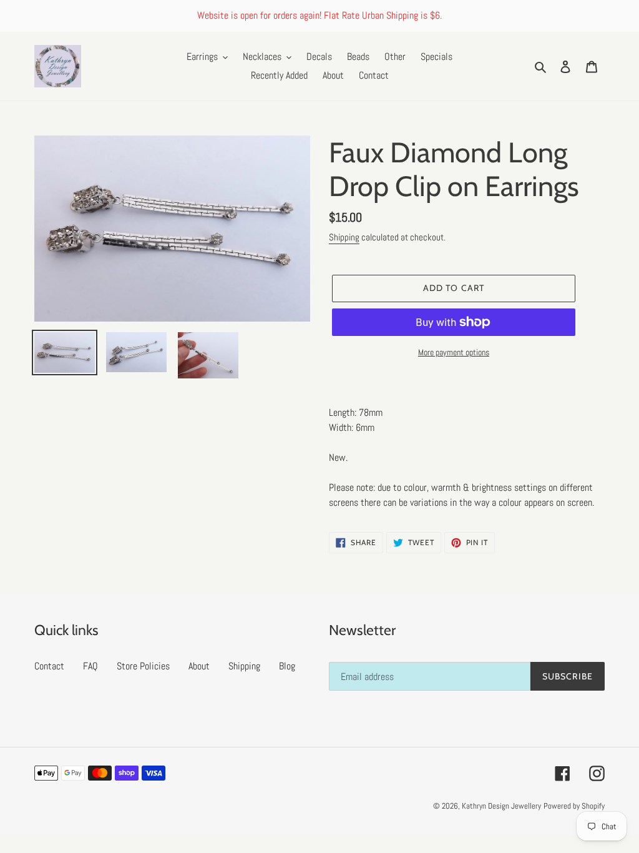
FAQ (90, 666)
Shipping (344, 237)
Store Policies (143, 666)
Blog (287, 666)
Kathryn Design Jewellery (501, 806)
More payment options (453, 352)
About (199, 666)
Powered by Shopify (574, 806)
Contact (49, 666)
